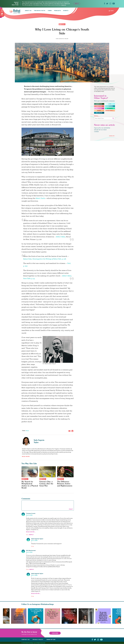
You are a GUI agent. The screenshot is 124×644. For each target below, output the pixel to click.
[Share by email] (69, 431)
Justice (62, 24)
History (99, 108)
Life (109, 104)
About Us (28, 10)
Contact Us (26, 639)
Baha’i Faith (40, 198)
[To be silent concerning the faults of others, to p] (53, 616)
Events (65, 10)
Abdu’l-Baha (60, 237)
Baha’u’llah (27, 259)
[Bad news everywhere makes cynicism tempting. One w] (87, 616)
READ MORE (26, 456)
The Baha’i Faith (39, 10)
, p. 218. (49, 259)
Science (110, 108)
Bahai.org (67, 3)
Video (50, 10)
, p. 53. (29, 278)
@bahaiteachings (47, 604)
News (99, 110)
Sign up (111, 136)
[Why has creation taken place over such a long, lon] (70, 616)
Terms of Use (50, 639)
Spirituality (110, 110)
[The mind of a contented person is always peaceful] (18, 616)
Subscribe (55, 633)
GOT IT (77, 3)
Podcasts (57, 10)
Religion (99, 113)
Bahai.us (63, 5)
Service (99, 104)
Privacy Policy (38, 639)
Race (27, 431)
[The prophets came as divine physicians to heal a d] (35, 616)
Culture (110, 106)
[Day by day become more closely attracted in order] (103, 616)
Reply (31, 535)
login (111, 10)
